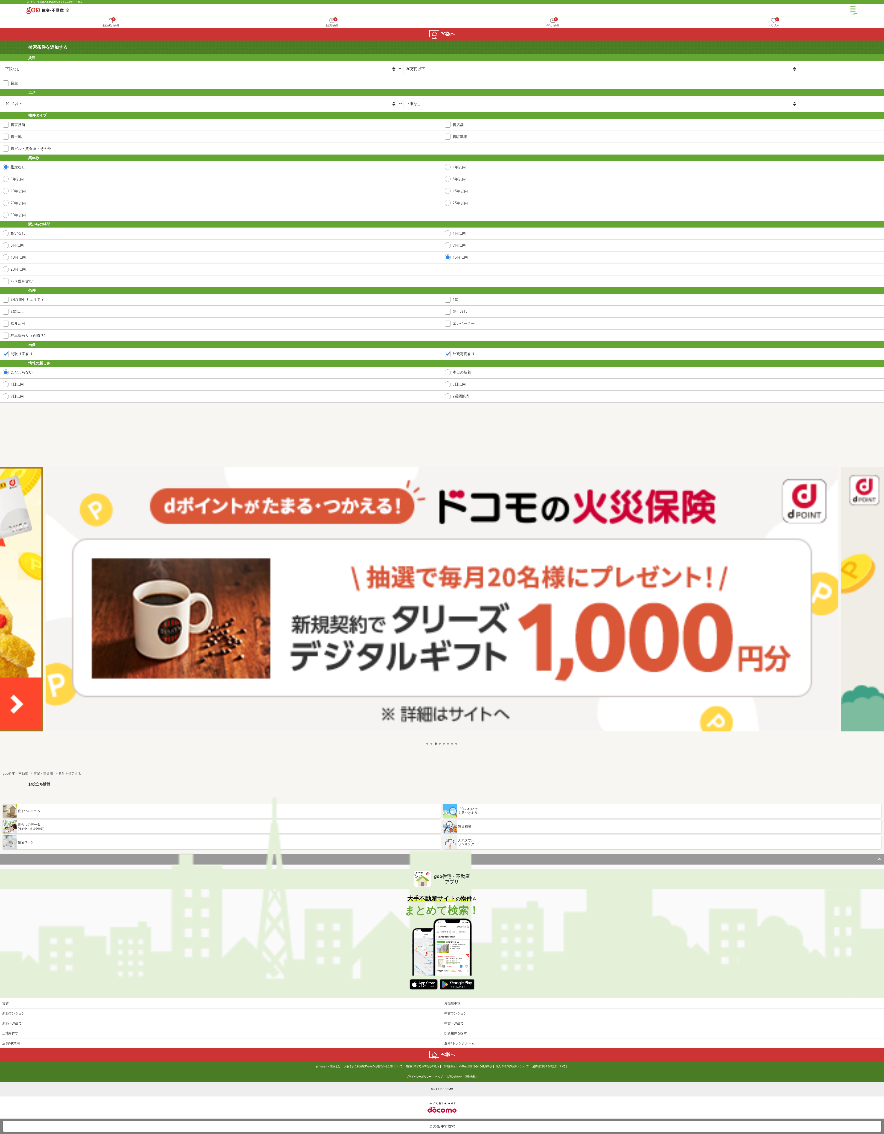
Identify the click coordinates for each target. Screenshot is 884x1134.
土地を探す (10, 1033)
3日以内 (459, 384)
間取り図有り (22, 354)
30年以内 (18, 215)
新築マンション (13, 1013)
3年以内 (17, 179)
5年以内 (459, 179)
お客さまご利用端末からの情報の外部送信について (373, 1066)
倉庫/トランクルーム (459, 1043)
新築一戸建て (12, 1023)
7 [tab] (452, 743)
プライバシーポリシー (418, 1076)
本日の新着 (462, 372)
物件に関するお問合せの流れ (422, 1066)
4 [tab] (440, 743)
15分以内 (460, 257)
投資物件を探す (455, 1033)
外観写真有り (464, 354)
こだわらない (22, 372)
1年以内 (459, 167)
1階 (455, 299)
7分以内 (459, 245)
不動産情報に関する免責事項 (475, 1066)
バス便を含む (22, 281)
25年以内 (460, 203)
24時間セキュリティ (27, 299)
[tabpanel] (442, 603)
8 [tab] (456, 743)
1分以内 (459, 233)
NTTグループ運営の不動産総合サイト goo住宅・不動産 (54, 2)
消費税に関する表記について (548, 1066)
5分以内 (17, 245)
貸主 (14, 83)
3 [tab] (436, 743)
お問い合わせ (454, 1076)
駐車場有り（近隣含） (29, 335)
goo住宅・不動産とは (328, 1066)
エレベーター (464, 323)
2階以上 (17, 311)
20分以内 (18, 269)
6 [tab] (448, 743)
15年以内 (460, 191)
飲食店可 (18, 323)
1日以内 (17, 384)
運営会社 (470, 1076)
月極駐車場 (452, 1003)
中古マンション (455, 1013)
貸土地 (16, 136)
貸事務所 (18, 125)
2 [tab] (431, 743)
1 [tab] (427, 743)
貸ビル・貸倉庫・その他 (31, 148)
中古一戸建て (454, 1023)
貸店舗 (458, 125)
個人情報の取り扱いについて (512, 1066)
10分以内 (18, 257)
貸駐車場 (460, 136)
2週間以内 (461, 396)
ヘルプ (439, 1076)
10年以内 (18, 191)
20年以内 (18, 203)
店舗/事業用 (11, 1043)
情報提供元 (449, 1066)
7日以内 (17, 396)
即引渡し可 (462, 311)
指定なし (18, 167)
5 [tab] (444, 743)
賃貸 (5, 1003)
